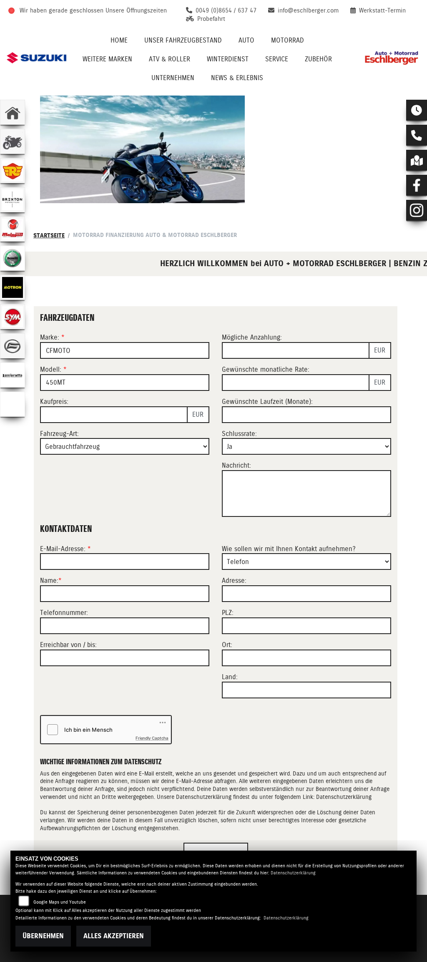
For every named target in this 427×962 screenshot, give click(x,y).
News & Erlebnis (237, 78)
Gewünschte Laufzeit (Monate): (267, 401)
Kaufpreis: (54, 401)
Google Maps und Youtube (59, 902)
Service (276, 59)
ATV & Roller (169, 59)
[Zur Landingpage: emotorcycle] (12, 404)
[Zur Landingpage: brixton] (12, 199)
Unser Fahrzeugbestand (183, 40)
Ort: (227, 645)
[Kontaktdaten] (416, 135)
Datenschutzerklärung (344, 796)
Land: (230, 677)
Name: (49, 580)
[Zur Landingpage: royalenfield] (12, 170)
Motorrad (287, 40)
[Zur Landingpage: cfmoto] (12, 345)
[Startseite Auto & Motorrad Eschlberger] (390, 57)
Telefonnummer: (64, 613)
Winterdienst (228, 59)
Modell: (50, 369)
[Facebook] (416, 185)
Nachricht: (236, 465)
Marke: (49, 337)
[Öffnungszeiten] (416, 110)
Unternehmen (172, 78)
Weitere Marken (107, 59)
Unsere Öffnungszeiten (136, 10)
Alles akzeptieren (113, 936)
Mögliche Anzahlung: (252, 337)
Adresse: (234, 580)
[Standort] (416, 160)
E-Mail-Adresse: (65, 549)
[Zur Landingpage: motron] (12, 287)
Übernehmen (43, 936)
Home (119, 40)
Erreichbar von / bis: (68, 645)
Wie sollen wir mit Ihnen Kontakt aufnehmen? (289, 549)
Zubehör (318, 59)
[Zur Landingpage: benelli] (12, 258)
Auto (246, 40)
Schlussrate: (239, 434)
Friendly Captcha (152, 737)
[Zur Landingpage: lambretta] (12, 375)
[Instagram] (416, 210)
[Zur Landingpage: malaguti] (12, 229)
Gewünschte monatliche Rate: (265, 369)
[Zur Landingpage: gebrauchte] (12, 141)
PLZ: (228, 613)
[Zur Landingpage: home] (12, 112)
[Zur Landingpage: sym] (12, 316)
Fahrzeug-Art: (59, 434)
